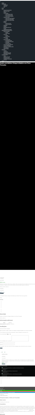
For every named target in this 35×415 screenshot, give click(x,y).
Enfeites (5, 26)
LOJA (2, 9)
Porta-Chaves (6, 13)
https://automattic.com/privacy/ (23, 410)
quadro (14, 297)
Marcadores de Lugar (7, 52)
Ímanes (5, 12)
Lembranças (6, 51)
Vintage (11, 277)
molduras (11, 297)
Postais (5, 28)
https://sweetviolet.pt (13, 402)
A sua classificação (3, 334)
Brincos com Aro (8, 23)
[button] (3, 364)
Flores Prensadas (7, 31)
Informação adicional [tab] (5, 310)
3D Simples (7, 42)
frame (6, 297)
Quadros (17, 297)
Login (5, 55)
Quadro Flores (4, 355)
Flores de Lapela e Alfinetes (8, 44)
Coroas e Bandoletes (7, 45)
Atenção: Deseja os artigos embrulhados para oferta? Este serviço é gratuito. (14, 295)
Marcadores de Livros (7, 27)
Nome (1, 342)
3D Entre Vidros (8, 43)
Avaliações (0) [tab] (4, 311)
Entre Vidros (7, 33)
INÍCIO (3, 3)
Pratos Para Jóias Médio (9, 19)
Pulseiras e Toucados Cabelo (8, 46)
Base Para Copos (6, 11)
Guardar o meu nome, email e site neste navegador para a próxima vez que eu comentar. (16, 346)
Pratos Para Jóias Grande (9, 20)
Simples (6, 32)
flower (3, 297)
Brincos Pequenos (8, 24)
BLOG (3, 8)
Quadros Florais (7, 277)
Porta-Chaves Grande (9, 15)
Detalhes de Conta (7, 56)
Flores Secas (6, 37)
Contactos (5, 6)
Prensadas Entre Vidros (9, 41)
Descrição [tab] (3, 309)
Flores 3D (5, 34)
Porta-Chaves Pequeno (9, 16)
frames (8, 297)
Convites (5, 50)
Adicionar (1, 293)
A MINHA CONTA (5, 54)
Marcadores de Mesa (7, 53)
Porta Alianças (6, 47)
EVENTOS (3, 49)
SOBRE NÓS (4, 4)
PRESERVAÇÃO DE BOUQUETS (7, 30)
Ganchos (5, 21)
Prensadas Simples (8, 40)
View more (1, 388)
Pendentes (5, 25)
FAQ (4, 7)
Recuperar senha (6, 57)
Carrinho (5, 59)
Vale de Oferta (6, 48)
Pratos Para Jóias (7, 17)
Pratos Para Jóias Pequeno (10, 18)
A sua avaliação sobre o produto (6, 340)
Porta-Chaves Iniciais (9, 14)
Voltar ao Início (2, 385)
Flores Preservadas (7, 39)
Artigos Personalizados (8, 10)
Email (1, 344)
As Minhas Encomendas (8, 58)
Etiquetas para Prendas (8, 29)
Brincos (5, 22)
